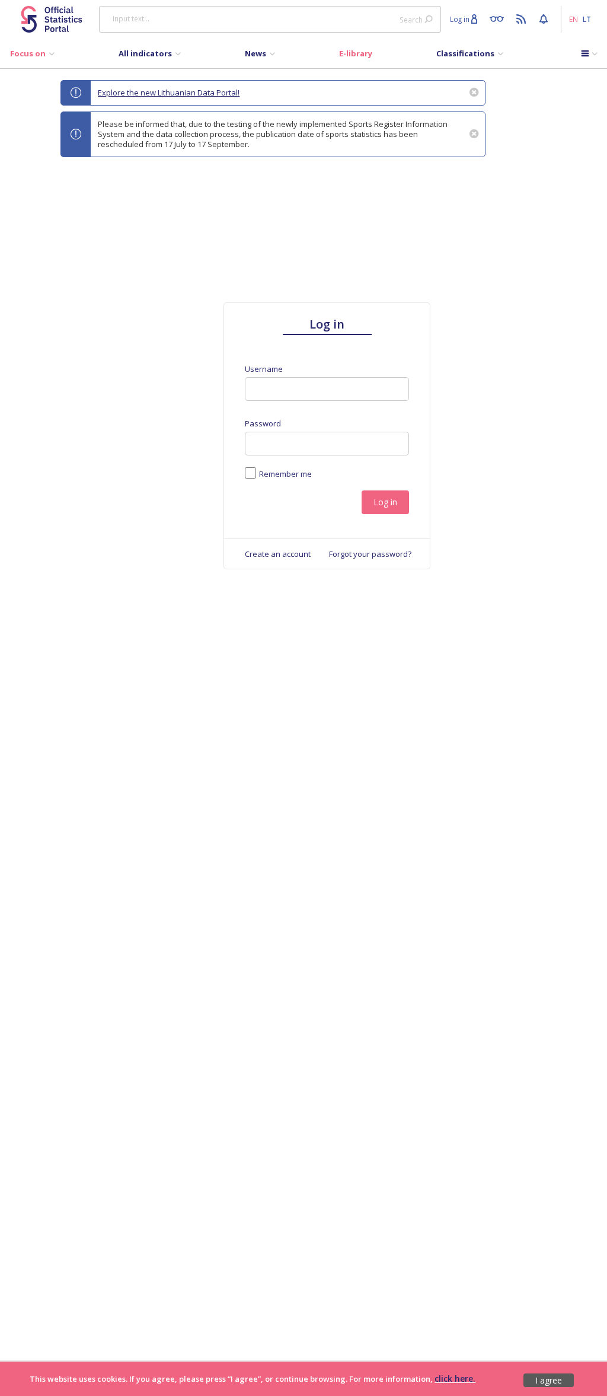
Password (263, 424)
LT (587, 19)
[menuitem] (32, 56)
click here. (455, 1378)
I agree (548, 1380)
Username (264, 369)
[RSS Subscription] (522, 18)
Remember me (285, 473)
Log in (385, 502)
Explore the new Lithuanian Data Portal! (168, 92)
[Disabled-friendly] (499, 18)
